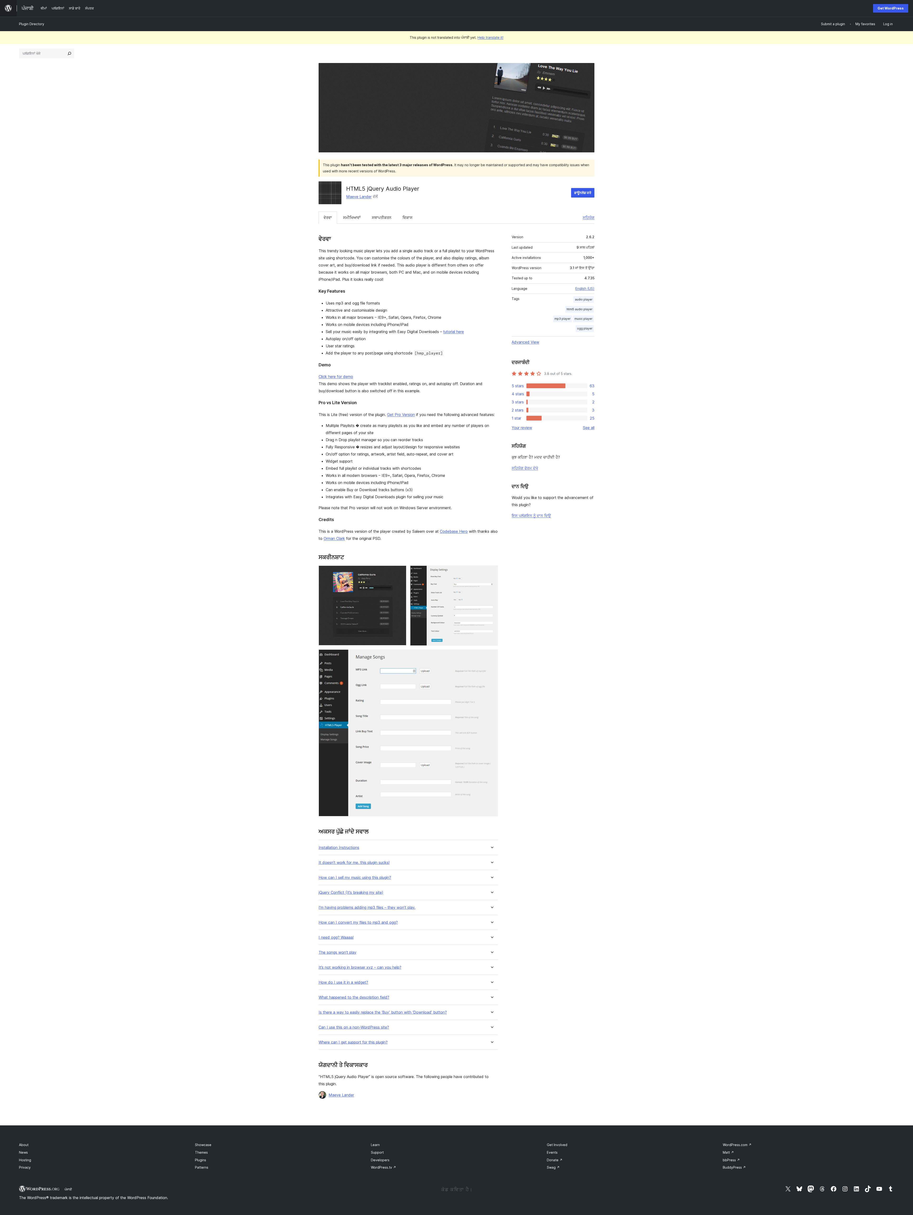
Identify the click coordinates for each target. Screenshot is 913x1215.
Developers (380, 1160)
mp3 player (562, 318)
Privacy (25, 1167)
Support (377, 1152)
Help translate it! (490, 37)
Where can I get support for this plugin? (353, 1042)
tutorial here (453, 331)
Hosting (25, 1160)
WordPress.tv (383, 1167)
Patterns (201, 1167)
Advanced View (525, 342)
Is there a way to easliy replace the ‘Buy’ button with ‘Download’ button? (383, 1012)
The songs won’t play (337, 952)
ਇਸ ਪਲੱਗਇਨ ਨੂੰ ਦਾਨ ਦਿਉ (531, 515)
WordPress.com (737, 1145)
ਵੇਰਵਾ (328, 217)
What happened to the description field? (354, 997)
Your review (522, 427)
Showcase (203, 1145)
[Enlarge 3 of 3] (491, 655)
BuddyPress (734, 1167)
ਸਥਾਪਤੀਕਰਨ (381, 217)
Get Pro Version (401, 414)
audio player (583, 299)
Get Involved (557, 1145)
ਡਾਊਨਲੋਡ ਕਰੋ (582, 193)
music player (583, 318)
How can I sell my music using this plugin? (355, 877)
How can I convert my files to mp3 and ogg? (358, 922)
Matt (728, 1152)
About (24, 1145)
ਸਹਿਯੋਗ (588, 217)
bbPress (731, 1160)
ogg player (584, 328)
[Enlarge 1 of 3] (400, 572)
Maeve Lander (359, 196)
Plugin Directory (31, 24)
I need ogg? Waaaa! (336, 937)
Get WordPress (891, 8)
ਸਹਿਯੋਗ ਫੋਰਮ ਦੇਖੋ (525, 468)
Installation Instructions (339, 847)
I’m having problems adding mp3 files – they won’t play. (367, 907)
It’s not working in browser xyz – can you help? (360, 967)
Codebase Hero (454, 531)
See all (588, 427)
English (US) (584, 288)
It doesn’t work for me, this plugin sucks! (354, 862)
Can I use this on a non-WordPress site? (354, 1027)
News (23, 1152)
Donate (555, 1160)
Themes (201, 1152)
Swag (553, 1167)
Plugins (200, 1160)
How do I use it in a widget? (343, 982)
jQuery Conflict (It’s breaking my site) (351, 892)
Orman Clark (334, 538)
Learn (375, 1145)
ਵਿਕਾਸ (408, 217)
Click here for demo (336, 376)
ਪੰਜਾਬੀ (68, 1189)
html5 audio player (579, 309)
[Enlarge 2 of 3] (491, 572)
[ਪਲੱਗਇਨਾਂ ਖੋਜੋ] (69, 53)
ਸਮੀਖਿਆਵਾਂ (352, 217)
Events (552, 1152)
